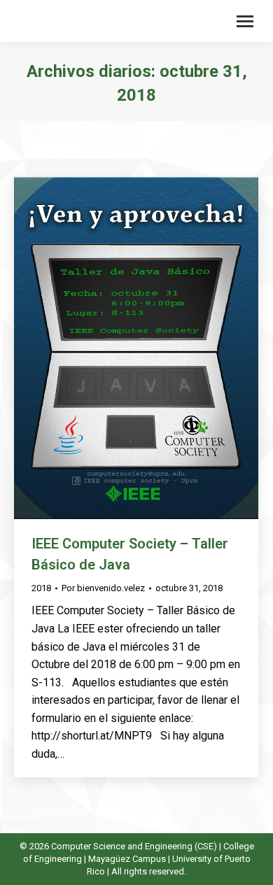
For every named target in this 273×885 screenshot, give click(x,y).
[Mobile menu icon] (244, 21)
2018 (41, 588)
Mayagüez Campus (127, 859)
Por (103, 588)
